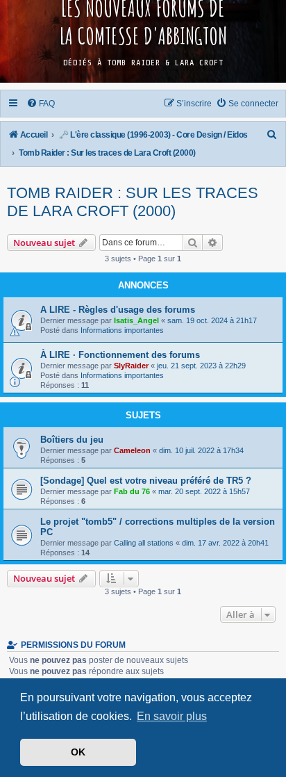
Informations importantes (122, 330)
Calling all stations (144, 543)
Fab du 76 (132, 491)
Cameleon (132, 450)
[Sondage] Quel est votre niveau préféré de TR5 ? (145, 480)
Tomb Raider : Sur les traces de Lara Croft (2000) (132, 202)
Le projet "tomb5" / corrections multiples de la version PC (157, 526)
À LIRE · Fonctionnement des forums (120, 355)
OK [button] (78, 752)
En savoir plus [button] (172, 716)
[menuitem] (41, 103)
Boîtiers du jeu (71, 439)
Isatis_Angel (136, 320)
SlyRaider (131, 365)
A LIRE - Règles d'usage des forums (117, 309)
